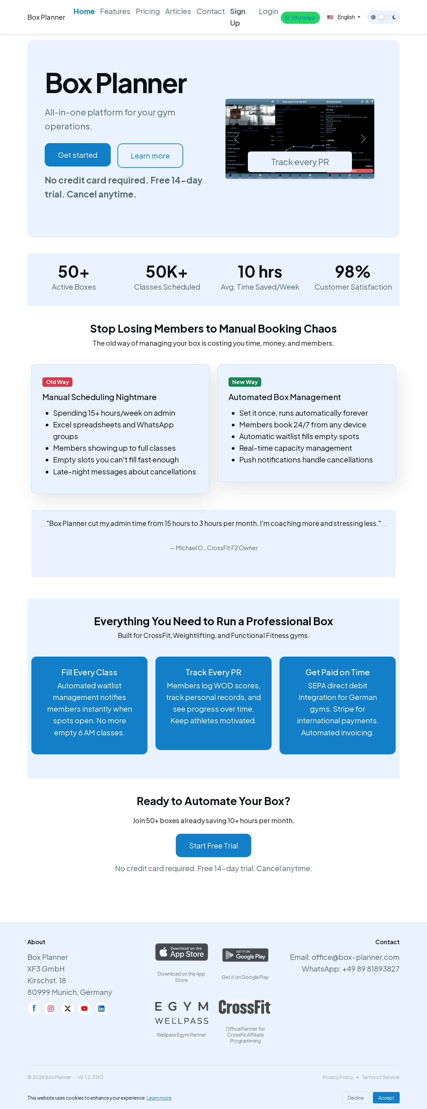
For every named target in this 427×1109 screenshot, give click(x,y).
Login (268, 11)
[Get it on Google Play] (245, 955)
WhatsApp (304, 17)
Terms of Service (381, 1077)
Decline (356, 1098)
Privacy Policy (338, 1077)
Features (115, 11)
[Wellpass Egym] (181, 1013)
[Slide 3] (312, 169)
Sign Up (238, 16)
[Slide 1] (288, 169)
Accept (386, 1098)
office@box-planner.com (356, 957)
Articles (178, 11)
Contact (210, 11)
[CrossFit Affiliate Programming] (245, 1007)
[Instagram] (50, 1008)
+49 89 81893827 (371, 968)
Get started (77, 154)
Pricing (148, 11)
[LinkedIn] (101, 1008)
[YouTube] (84, 1008)
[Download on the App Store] (181, 952)
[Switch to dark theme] (383, 17)
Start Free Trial (213, 845)
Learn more (150, 155)
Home (84, 11)
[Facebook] (34, 1008)
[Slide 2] (300, 169)
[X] (67, 1008)
